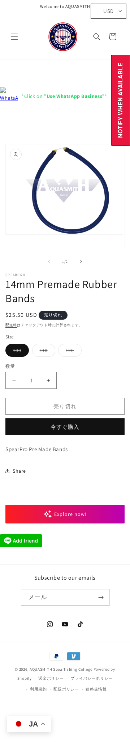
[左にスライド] (49, 261)
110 (46, 352)
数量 (10, 366)
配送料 (11, 325)
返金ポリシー (51, 678)
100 (19, 352)
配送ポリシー (66, 689)
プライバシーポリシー (91, 678)
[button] (14, 37)
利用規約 (38, 689)
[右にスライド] (81, 261)
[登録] (101, 597)
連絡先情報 (96, 689)
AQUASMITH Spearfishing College (61, 669)
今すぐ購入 (65, 426)
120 (72, 352)
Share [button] (19, 471)
